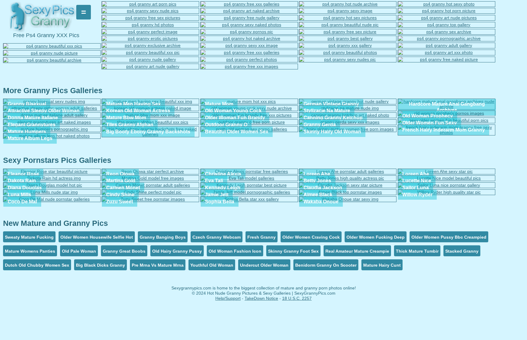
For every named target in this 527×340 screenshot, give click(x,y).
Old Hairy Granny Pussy (177, 251)
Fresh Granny (261, 237)
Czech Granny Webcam (216, 237)
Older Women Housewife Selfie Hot (96, 237)
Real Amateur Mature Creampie (357, 251)
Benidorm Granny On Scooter (326, 265)
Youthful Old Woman (211, 265)
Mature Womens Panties (30, 251)
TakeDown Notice (261, 298)
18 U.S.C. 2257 (297, 298)
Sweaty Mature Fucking (29, 237)
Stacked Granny (462, 251)
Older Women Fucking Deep (375, 237)
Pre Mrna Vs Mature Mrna (158, 265)
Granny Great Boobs (124, 251)
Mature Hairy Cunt (382, 265)
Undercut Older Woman (264, 265)
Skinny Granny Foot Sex (293, 251)
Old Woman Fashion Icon (235, 251)
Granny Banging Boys (163, 237)
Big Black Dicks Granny (100, 265)
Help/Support (228, 298)
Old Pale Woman (79, 251)
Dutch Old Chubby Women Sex (37, 265)
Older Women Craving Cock (311, 237)
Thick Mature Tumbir (417, 251)
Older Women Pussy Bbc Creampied (448, 237)
